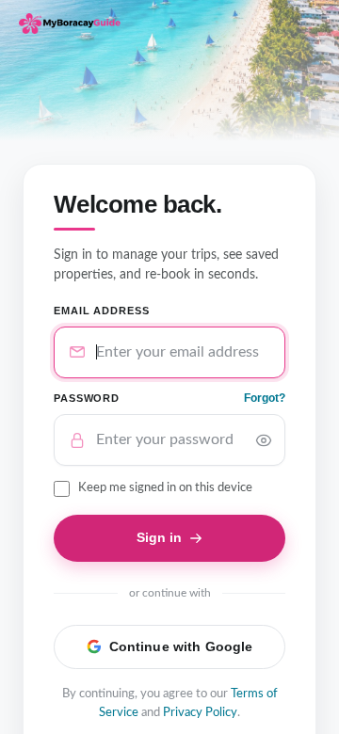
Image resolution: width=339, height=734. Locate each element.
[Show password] (264, 440)
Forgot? (264, 398)
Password (87, 398)
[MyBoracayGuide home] (70, 23)
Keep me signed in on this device (165, 488)
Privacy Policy (200, 712)
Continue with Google (181, 646)
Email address (101, 310)
